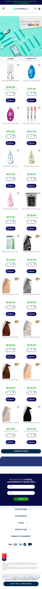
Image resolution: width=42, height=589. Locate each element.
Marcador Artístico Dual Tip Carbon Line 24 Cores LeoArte (31, 209)
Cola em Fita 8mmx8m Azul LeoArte (31, 81)
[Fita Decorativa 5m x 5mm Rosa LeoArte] (10, 200)
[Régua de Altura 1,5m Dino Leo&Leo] (10, 242)
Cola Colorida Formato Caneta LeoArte (31, 123)
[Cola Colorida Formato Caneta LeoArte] (31, 114)
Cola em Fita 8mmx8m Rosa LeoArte (10, 123)
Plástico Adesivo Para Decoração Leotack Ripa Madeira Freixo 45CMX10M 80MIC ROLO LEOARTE (10, 422)
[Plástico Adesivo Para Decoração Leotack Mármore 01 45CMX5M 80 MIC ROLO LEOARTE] (31, 242)
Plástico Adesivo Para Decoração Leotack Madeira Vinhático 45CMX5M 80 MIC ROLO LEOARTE (10, 294)
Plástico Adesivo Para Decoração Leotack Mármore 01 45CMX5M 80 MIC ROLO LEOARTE (31, 251)
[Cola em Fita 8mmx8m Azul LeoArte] (31, 71)
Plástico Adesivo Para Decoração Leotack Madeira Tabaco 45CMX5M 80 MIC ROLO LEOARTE (10, 337)
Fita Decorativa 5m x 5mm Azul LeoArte (10, 166)
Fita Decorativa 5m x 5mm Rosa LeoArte (10, 209)
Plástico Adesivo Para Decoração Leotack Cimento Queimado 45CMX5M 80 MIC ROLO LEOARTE (31, 294)
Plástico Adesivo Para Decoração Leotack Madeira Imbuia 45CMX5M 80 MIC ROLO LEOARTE (10, 380)
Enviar (21, 499)
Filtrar (10, 59)
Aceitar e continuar (21, 584)
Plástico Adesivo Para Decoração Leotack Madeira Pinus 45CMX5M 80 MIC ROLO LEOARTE (31, 380)
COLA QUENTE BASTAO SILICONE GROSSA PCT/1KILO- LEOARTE (10, 81)
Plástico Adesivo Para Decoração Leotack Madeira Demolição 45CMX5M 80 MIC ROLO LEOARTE (31, 337)
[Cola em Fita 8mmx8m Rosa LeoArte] (10, 114)
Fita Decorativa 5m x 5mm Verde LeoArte (31, 166)
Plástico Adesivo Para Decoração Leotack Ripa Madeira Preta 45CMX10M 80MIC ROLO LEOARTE (31, 422)
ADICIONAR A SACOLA (10, 100)
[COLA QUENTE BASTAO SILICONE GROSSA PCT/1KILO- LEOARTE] (10, 71)
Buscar (35, 9)
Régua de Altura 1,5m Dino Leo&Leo (10, 251)
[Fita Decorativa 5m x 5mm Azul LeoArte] (10, 157)
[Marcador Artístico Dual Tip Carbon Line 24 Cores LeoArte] (31, 200)
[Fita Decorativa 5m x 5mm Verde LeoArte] (31, 157)
